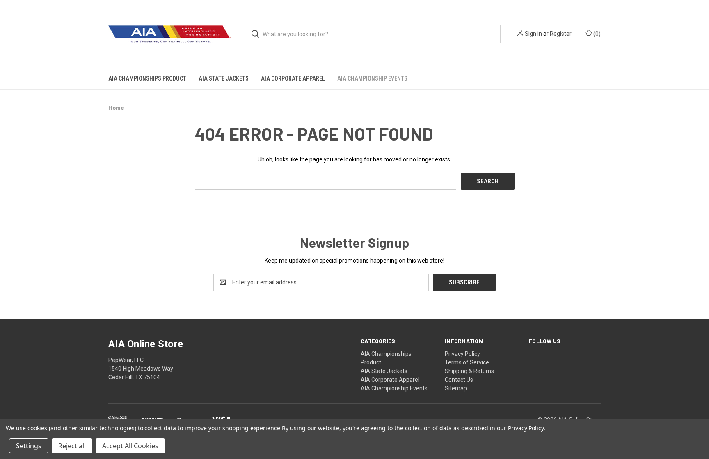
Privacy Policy (462, 354)
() (596, 33)
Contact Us (459, 379)
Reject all (72, 445)
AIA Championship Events (372, 78)
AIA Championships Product (147, 78)
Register (561, 33)
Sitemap (456, 388)
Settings (28, 445)
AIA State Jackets (224, 78)
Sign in (533, 33)
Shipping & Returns (469, 371)
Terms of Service (467, 362)
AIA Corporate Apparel (293, 78)
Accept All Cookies (130, 445)
